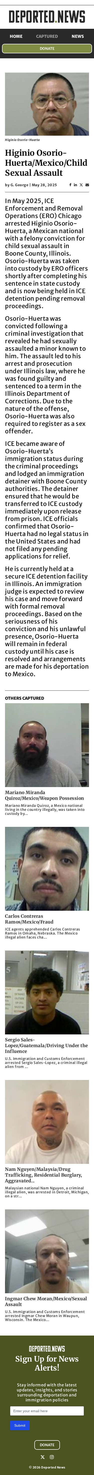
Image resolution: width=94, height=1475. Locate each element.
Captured (47, 36)
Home (16, 36)
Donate (47, 48)
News (78, 36)
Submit (19, 1425)
